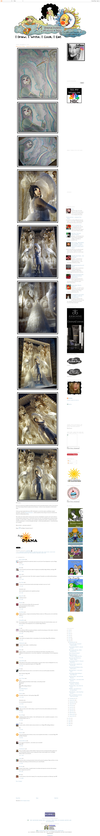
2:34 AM (21, 599)
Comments (71, 463)
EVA (20, 668)
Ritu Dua (20, 766)
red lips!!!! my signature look (76, 225)
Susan (20, 636)
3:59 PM (21, 720)
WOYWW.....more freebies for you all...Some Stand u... (75, 689)
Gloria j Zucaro (22, 707)
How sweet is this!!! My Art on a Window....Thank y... (75, 658)
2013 (69, 639)
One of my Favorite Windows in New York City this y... (76, 668)
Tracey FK (21, 715)
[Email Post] (31, 550)
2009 (69, 721)
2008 (69, 723)
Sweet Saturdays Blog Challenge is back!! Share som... (75, 674)
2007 (69, 725)
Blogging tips (50, 835)
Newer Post (18, 798)
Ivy (19, 628)
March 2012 (72, 712)
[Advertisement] (23, 789)
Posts (70, 460)
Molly (20, 649)
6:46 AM (21, 633)
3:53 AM (21, 609)
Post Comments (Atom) (25, 800)
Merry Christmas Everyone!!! (74, 653)
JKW (20, 774)
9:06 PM (21, 737)
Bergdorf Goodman (29, 512)
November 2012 (73, 698)
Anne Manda (21, 612)
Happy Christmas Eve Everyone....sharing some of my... (75, 655)
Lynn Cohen (21, 582)
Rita (20, 723)
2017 (69, 632)
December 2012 (73, 642)
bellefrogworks (22, 643)
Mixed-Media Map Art (23, 688)
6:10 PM (21, 763)
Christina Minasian (22, 740)
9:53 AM (21, 675)
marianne (20, 602)
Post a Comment (19, 781)
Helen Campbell (22, 559)
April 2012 (72, 710)
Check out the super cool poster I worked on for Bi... (75, 644)
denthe (20, 758)
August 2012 (72, 703)
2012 (69, 640)
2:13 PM (21, 712)
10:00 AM (21, 690)
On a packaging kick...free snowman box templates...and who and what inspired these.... (77, 296)
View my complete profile (73, 400)
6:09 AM (21, 771)
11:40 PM (21, 778)
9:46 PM (21, 745)
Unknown (21, 693)
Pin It (21, 548)
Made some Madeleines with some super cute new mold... (75, 695)
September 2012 (73, 702)
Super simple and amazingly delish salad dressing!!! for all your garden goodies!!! (77, 276)
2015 (69, 635)
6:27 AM (21, 625)
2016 (69, 633)
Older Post (56, 798)
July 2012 (71, 705)
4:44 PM (21, 729)
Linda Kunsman (22, 748)
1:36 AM (21, 586)
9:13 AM (21, 646)
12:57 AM (21, 579)
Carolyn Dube (21, 660)
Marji (20, 567)
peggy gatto (21, 595)
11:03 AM (21, 697)
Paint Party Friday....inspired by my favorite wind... (75, 664)
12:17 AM (21, 564)
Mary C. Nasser (22, 678)
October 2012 (72, 700)
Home (37, 798)
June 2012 (72, 707)
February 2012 (72, 714)
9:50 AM (21, 665)
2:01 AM (21, 592)
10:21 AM (21, 755)
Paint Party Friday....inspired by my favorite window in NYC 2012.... (33, 46)
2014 (69, 637)
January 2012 (72, 716)
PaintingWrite (21, 620)
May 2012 (72, 709)
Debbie (20, 574)
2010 (69, 720)
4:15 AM (21, 617)
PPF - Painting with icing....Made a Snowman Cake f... (75, 650)
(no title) (72, 209)
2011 (69, 718)
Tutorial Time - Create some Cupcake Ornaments (76, 234)
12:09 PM (21, 703)
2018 (69, 630)
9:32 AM (21, 657)
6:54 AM (21, 640)
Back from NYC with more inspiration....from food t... (74, 683)
